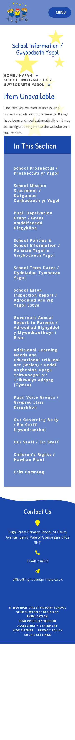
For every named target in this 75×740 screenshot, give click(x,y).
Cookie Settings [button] (37, 635)
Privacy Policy (50, 630)
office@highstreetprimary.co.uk (37, 579)
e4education (37, 616)
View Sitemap (23, 630)
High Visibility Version (37, 621)
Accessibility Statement (38, 626)
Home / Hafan (18, 75)
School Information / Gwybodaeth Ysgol (28, 82)
